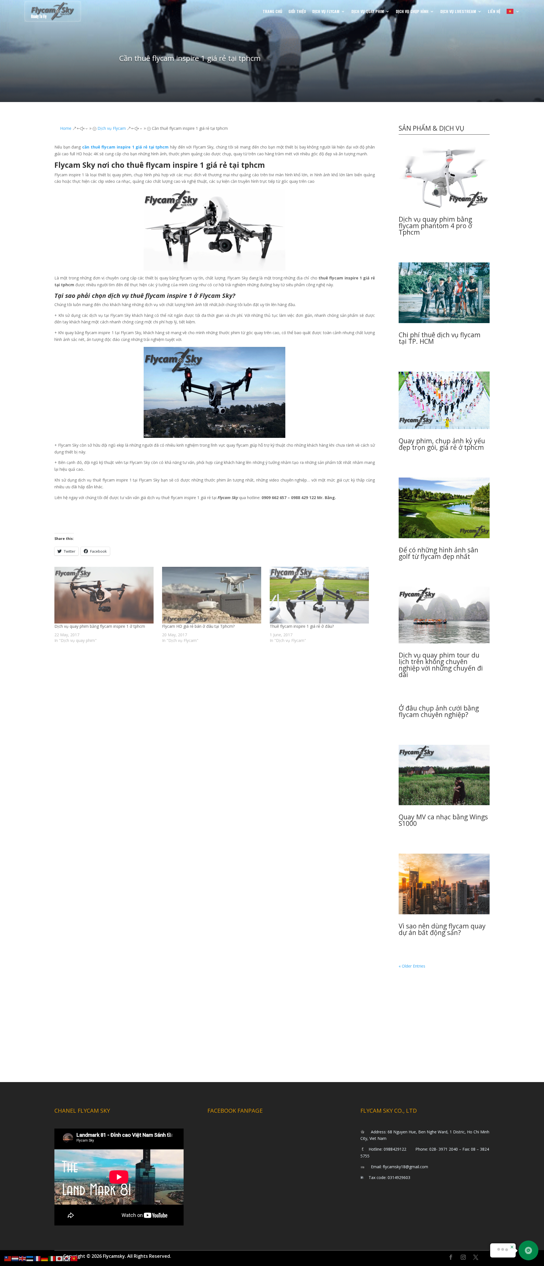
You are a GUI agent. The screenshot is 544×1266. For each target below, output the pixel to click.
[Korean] (67, 1258)
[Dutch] (15, 1258)
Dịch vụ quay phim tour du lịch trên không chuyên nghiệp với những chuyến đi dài (441, 664)
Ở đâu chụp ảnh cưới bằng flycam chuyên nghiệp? (439, 711)
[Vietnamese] (513, 11)
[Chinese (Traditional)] (8, 1258)
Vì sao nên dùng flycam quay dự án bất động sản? (442, 929)
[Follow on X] (476, 1257)
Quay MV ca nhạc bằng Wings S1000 (443, 820)
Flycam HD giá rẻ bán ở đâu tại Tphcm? (198, 626)
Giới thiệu (297, 11)
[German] (44, 1258)
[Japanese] (59, 1258)
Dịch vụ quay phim (367, 11)
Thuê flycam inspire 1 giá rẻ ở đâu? (302, 626)
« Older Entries (412, 966)
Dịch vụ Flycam (325, 11)
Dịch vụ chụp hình (412, 11)
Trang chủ (272, 11)
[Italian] (52, 1258)
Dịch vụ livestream (458, 11)
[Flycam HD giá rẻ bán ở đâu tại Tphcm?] (213, 595)
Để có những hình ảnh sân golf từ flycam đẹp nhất (438, 553)
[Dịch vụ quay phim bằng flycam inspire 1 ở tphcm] (105, 595)
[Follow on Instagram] (463, 1257)
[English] (22, 1258)
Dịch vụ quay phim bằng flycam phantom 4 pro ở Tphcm (435, 226)
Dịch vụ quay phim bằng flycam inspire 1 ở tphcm (99, 626)
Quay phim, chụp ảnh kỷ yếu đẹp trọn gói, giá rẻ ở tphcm (442, 444)
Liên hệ (494, 11)
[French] (37, 1258)
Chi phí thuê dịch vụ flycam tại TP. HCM (440, 338)
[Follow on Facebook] (451, 1257)
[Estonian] (30, 1258)
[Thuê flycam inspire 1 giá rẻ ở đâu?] (321, 595)
